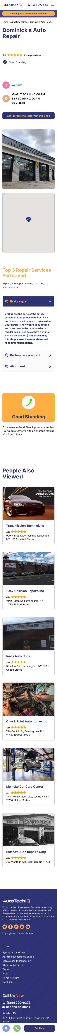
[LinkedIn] (16, 926)
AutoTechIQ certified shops (18, 956)
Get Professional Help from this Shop (28, 115)
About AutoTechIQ (12, 965)
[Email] (22, 926)
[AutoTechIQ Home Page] (12, 4)
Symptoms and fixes (14, 952)
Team (5, 969)
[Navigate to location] (6, 1028)
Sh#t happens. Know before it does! (28, 13)
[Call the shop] (17, 1028)
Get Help (40, 1028)
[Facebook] (10, 926)
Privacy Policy (10, 977)
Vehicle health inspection (16, 960)
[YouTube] (28, 926)
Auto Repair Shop (19, 22)
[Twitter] (4, 926)
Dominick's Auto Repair (40, 22)
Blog (5, 973)
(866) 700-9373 (40, 4)
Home (5, 22)
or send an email (18, 1007)
